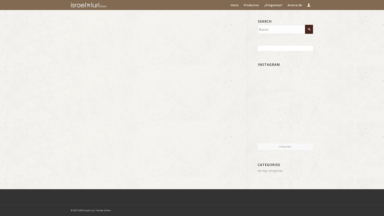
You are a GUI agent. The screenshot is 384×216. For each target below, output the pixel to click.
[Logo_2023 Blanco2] (96, 5)
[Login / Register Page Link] (309, 5)
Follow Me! (285, 146)
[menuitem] (234, 5)
